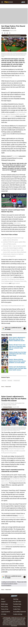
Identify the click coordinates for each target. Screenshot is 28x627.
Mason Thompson (15, 281)
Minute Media (8, 617)
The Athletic (15, 156)
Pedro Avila (23, 281)
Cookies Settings (17, 614)
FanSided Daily (17, 604)
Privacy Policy (17, 606)
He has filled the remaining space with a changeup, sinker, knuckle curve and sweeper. (13, 481)
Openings (15, 599)
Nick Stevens (6, 30)
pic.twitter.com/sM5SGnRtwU (13, 132)
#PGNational (16, 128)
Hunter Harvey (17, 223)
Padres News (10, 380)
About (2, 599)
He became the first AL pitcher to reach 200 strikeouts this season (13, 544)
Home (2, 386)
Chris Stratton (11, 116)
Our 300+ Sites (17, 601)
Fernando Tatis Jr (17, 380)
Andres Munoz (20, 279)
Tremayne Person (7, 407)
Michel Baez (9, 277)
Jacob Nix (4, 279)
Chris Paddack (5, 281)
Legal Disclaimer (5, 611)
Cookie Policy (16, 609)
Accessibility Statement (19, 611)
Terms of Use (4, 609)
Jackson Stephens (11, 114)
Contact (3, 601)
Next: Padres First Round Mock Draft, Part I (12, 305)
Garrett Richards (19, 112)
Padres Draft (4, 380)
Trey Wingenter (11, 279)
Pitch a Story (4, 606)
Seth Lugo (19, 114)
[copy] (10, 33)
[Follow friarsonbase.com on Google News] (25, 328)
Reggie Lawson (15, 283)
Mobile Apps (4, 604)
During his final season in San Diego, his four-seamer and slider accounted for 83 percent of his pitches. (13, 451)
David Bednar (4, 283)
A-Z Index (3, 614)
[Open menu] (2, 2)
